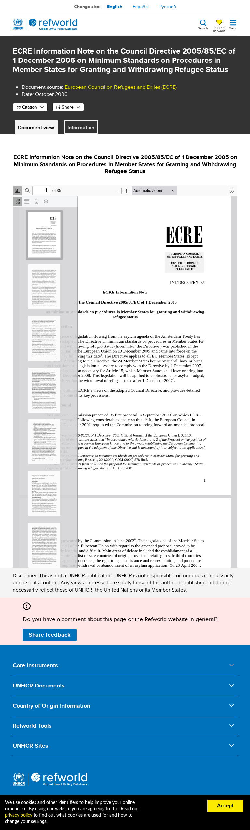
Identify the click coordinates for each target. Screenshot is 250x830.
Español (141, 6)
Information (80, 127)
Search (203, 28)
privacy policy (18, 815)
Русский (167, 6)
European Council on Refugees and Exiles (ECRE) (121, 87)
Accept (225, 805)
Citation (29, 107)
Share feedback (50, 635)
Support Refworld (219, 29)
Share (68, 107)
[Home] (45, 24)
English (114, 6)
